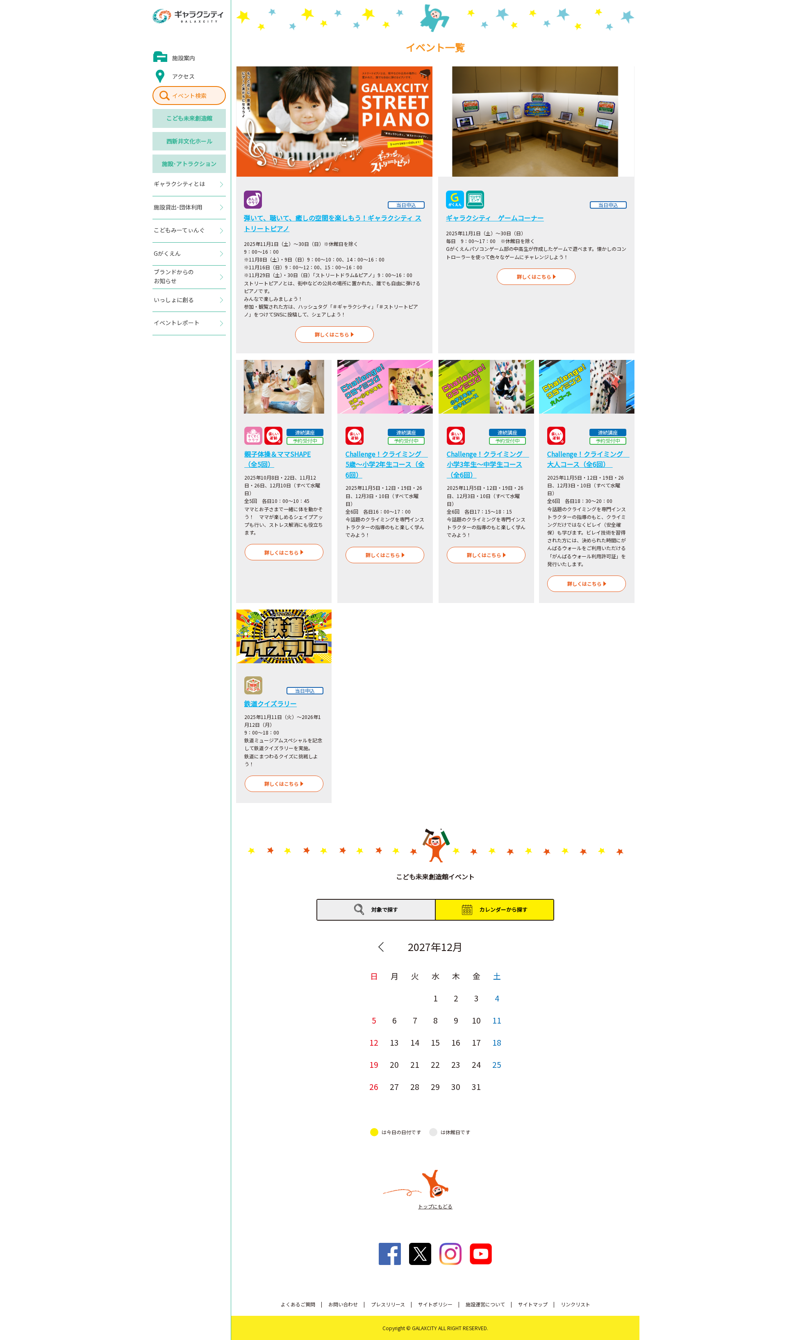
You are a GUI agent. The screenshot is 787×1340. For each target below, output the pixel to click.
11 (496, 1020)
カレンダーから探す (504, 909)
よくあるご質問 (298, 1304)
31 (476, 1086)
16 (455, 1042)
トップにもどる (435, 1206)
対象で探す (384, 909)
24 (476, 1064)
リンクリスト (575, 1304)
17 (476, 1042)
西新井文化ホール (189, 141)
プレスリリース (388, 1304)
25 (496, 1064)
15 (435, 1042)
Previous (381, 947)
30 (455, 1086)
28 (414, 1086)
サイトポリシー (435, 1304)
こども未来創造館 (189, 118)
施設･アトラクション (189, 163)
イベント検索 (189, 95)
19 (373, 1064)
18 (496, 1042)
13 (394, 1042)
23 (455, 1064)
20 (394, 1064)
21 (414, 1064)
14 (414, 1042)
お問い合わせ (343, 1304)
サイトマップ (533, 1304)
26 (373, 1086)
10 (476, 1020)
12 (373, 1042)
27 (394, 1086)
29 (435, 1086)
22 (435, 1064)
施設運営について (485, 1304)
